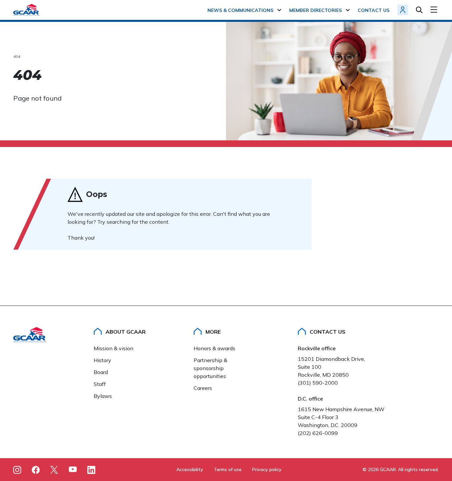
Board (101, 372)
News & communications (240, 10)
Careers (203, 388)
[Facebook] (36, 470)
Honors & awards (214, 348)
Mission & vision (113, 348)
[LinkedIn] (91, 470)
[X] (54, 470)
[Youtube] (73, 470)
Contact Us (327, 331)
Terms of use (228, 469)
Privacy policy (267, 469)
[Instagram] (17, 470)
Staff (100, 384)
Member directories (315, 10)
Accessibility (189, 469)
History (102, 360)
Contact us (373, 10)
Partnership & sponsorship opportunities (210, 368)
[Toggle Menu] (434, 9)
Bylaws (103, 396)
